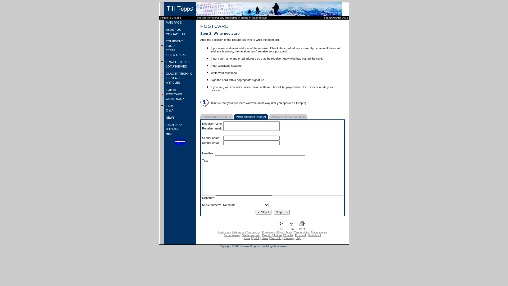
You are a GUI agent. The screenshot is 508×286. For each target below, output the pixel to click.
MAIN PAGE (173, 22)
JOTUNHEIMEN (176, 66)
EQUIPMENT (174, 41)
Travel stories (319, 232)
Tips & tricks (301, 232)
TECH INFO (173, 124)
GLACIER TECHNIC (178, 73)
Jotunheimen (232, 235)
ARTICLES (172, 82)
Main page (224, 232)
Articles (278, 235)
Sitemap (289, 238)
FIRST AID (172, 78)
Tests (289, 232)
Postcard (300, 235)
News (265, 238)
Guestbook (314, 235)
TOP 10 (170, 89)
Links (247, 238)
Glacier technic (251, 235)
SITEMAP (171, 129)
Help (298, 238)
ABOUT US (173, 29)
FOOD (170, 45)
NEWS (169, 117)
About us (238, 232)
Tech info (276, 238)
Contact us (253, 232)
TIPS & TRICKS (175, 54)
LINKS (169, 106)
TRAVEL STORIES (177, 62)
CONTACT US (175, 34)
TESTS (170, 50)
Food (280, 232)
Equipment (268, 232)
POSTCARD (173, 94)
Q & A (169, 110)
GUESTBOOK (174, 98)
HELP (169, 133)
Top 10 (288, 235)
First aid (266, 235)
